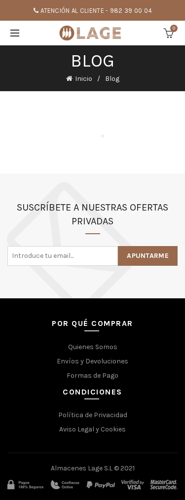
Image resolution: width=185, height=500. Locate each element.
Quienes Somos (92, 347)
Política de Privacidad (92, 415)
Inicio (83, 78)
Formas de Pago (92, 375)
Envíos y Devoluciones (92, 361)
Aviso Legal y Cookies (92, 429)
